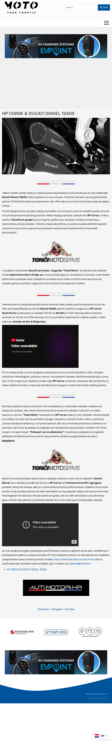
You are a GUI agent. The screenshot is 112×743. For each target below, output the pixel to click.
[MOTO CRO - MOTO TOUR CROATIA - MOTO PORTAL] (21, 7)
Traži (105, 7)
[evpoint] (56, 46)
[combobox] (80, 7)
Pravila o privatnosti (98, 698)
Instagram (57, 609)
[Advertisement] (56, 83)
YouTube (69, 609)
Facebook (43, 609)
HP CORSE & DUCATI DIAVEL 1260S (26, 569)
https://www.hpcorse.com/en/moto (74, 559)
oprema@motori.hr (79, 563)
